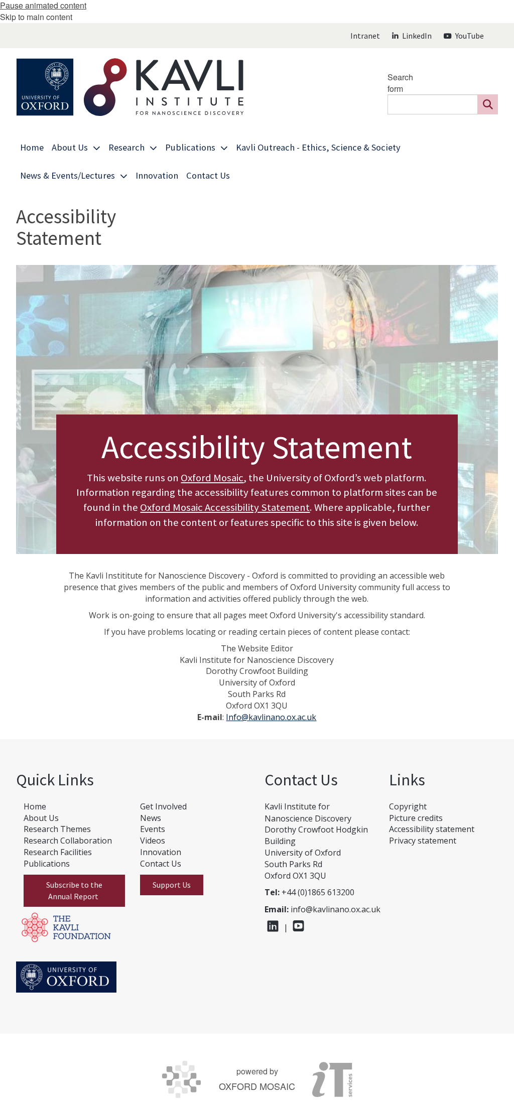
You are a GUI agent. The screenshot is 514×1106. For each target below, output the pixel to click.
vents (155, 829)
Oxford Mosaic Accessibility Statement (225, 507)
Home (35, 806)
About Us (41, 817)
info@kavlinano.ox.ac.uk (335, 909)
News (150, 817)
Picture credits (416, 817)
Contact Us (160, 863)
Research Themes (57, 829)
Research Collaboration (68, 840)
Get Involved (163, 806)
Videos (152, 840)
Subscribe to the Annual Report (74, 890)
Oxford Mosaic (212, 477)
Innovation (160, 852)
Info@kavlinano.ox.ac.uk (271, 717)
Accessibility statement (431, 829)
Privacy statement (422, 840)
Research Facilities (58, 852)
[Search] (488, 104)
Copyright (408, 806)
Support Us (172, 885)
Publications (47, 863)
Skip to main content (36, 17)
